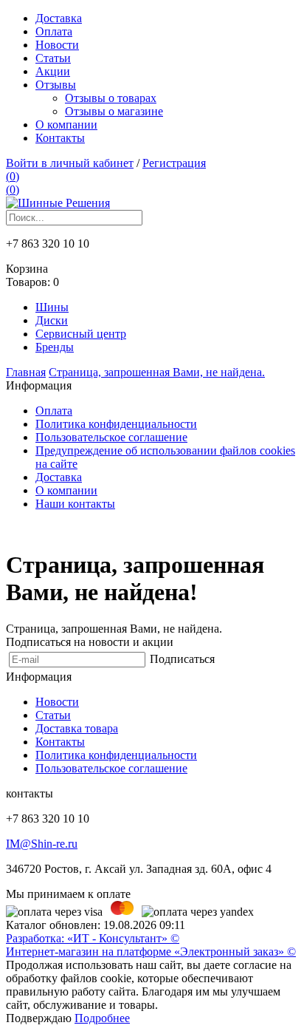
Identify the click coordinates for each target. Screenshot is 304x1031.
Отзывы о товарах (110, 98)
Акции (52, 71)
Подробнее (102, 1018)
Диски (51, 320)
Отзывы (55, 84)
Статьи (53, 58)
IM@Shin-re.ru (41, 843)
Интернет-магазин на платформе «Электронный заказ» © (151, 951)
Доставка (58, 18)
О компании (66, 124)
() (12, 176)
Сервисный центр (80, 333)
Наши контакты (75, 503)
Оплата (53, 31)
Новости (57, 44)
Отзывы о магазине (114, 111)
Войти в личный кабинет (70, 163)
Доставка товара (76, 728)
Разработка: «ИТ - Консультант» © (92, 938)
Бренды (54, 347)
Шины (52, 307)
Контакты (60, 138)
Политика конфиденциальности (116, 424)
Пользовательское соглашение (111, 437)
